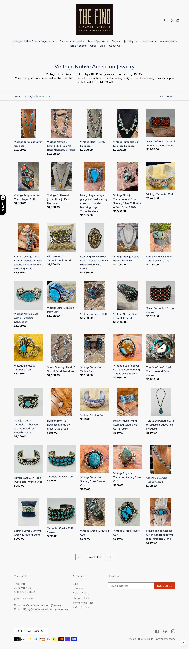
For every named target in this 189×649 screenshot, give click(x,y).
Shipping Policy (82, 598)
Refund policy (81, 607)
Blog (75, 583)
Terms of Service (83, 602)
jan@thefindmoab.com (36, 605)
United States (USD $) (30, 631)
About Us (78, 588)
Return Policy (81, 593)
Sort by (18, 97)
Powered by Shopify (164, 638)
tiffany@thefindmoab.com (38, 609)
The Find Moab (145, 638)
